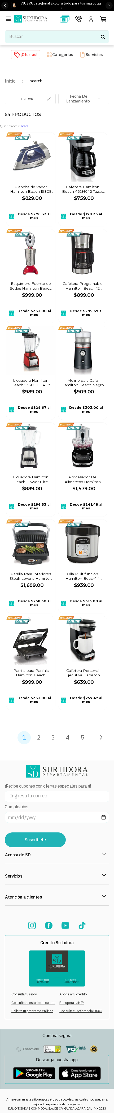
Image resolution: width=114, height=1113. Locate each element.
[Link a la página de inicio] (10, 81)
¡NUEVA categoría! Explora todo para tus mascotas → (61, 5)
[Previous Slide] (4, 5)
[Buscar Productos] (102, 37)
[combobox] (57, 36)
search (36, 81)
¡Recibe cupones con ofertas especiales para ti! (48, 786)
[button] (9, 19)
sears (24, 126)
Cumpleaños (16, 806)
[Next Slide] (109, 5)
